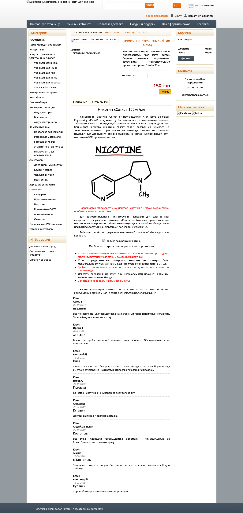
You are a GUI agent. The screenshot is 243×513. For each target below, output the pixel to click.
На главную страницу (45, 24)
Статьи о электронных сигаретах (42, 253)
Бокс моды (40, 117)
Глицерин (40, 194)
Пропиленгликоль (45, 199)
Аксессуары (36, 160)
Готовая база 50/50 (45, 209)
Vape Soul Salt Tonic (45, 77)
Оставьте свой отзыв (86, 53)
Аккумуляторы (43, 112)
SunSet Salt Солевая (45, 87)
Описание (80, 102)
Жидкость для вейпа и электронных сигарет (42, 56)
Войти (178, 15)
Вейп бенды (41, 179)
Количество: (129, 75)
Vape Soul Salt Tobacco (47, 82)
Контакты (203, 24)
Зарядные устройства (42, 184)
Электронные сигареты (43, 92)
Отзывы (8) (99, 102)
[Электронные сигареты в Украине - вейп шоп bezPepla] (60, 1)
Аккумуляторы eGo (45, 122)
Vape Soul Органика (46, 62)
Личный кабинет (79, 24)
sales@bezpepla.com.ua (194, 95)
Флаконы (39, 219)
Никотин (98, 32)
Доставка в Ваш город (42, 246)
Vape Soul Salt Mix (44, 72)
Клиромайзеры (38, 102)
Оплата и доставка (110, 24)
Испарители (36, 49)
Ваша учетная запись (201, 15)
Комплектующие (39, 127)
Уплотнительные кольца (48, 146)
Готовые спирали (44, 141)
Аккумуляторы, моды (42, 107)
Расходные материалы (47, 136)
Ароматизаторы (43, 214)
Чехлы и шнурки (44, 174)
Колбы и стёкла (43, 169)
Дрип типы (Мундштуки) (48, 165)
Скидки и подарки (142, 24)
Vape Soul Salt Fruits (45, 67)
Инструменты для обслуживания (44, 153)
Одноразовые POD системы (45, 224)
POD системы (37, 39)
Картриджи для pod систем (45, 44)
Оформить (186, 58)
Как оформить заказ (176, 24)
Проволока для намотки (48, 132)
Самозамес (82, 32)
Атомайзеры (36, 97)
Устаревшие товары (41, 229)
